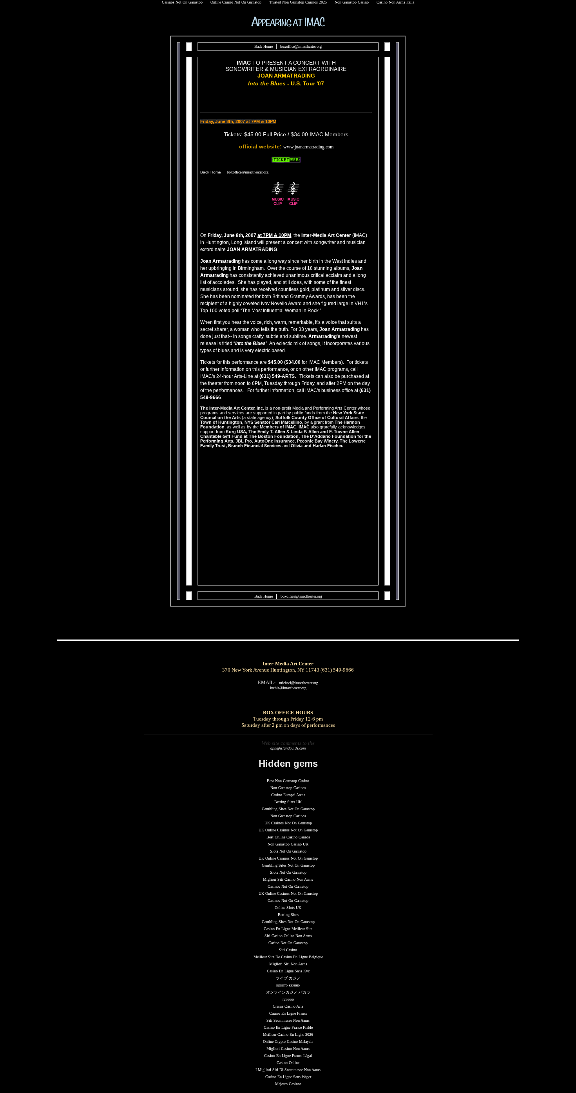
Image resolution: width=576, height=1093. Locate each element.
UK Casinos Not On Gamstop (288, 823)
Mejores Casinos (288, 1084)
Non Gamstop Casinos (288, 788)
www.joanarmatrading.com (308, 147)
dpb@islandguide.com (288, 748)
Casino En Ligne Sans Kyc (288, 971)
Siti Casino (288, 950)
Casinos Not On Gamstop (288, 886)
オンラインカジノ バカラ (288, 992)
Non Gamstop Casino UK (288, 844)
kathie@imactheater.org (288, 688)
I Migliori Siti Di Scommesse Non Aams (288, 1070)
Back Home (263, 46)
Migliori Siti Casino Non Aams (288, 879)
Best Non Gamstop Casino (288, 781)
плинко (288, 999)
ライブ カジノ (288, 978)
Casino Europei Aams (288, 795)
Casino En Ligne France (288, 1013)
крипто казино (288, 985)
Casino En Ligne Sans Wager (288, 1077)
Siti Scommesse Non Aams (288, 1020)
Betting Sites (288, 914)
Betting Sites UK (288, 802)
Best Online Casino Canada (288, 837)
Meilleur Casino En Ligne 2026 (288, 1034)
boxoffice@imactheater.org (301, 46)
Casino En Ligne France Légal (288, 1055)
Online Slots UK (288, 907)
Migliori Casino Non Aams (288, 1048)
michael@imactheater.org (298, 683)
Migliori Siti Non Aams (288, 964)
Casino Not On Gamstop (288, 943)
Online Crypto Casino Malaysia (288, 1041)
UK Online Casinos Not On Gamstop (288, 830)
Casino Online (288, 1062)
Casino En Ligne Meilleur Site (288, 929)
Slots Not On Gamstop (288, 851)
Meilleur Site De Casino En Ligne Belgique (288, 957)
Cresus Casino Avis (288, 1006)
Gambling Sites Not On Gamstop (288, 809)
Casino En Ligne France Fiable (288, 1027)
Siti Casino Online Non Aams (288, 936)
